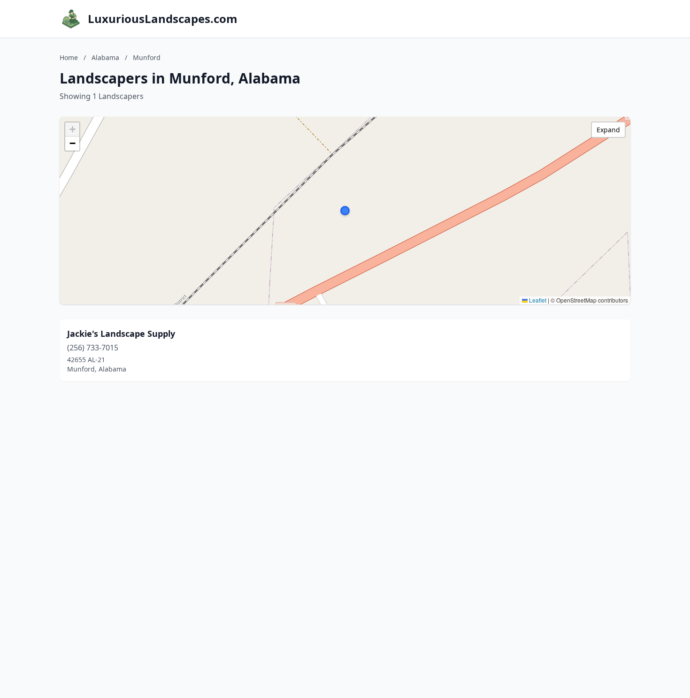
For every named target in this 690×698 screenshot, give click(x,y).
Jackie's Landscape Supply (121, 333)
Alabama (105, 57)
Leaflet (537, 300)
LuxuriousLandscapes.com (163, 18)
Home (69, 57)
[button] (345, 210)
